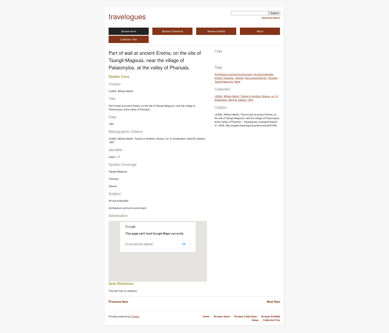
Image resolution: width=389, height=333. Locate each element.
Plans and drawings (255, 78)
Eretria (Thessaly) (224, 78)
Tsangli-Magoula (224, 81)
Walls (237, 81)
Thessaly (272, 78)
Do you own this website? (139, 243)
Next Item (273, 301)
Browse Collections (172, 31)
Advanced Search (271, 17)
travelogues (127, 16)
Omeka (135, 316)
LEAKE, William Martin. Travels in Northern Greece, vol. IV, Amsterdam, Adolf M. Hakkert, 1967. (246, 97)
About (260, 31)
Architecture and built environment (233, 74)
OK (184, 244)
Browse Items (128, 31)
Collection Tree (128, 39)
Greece (239, 78)
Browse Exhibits (216, 31)
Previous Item (118, 301)
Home (206, 316)
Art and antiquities (263, 74)
